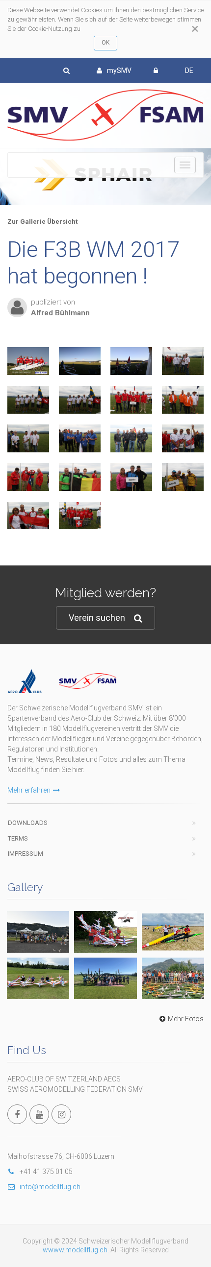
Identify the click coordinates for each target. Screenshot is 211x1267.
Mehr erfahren (29, 790)
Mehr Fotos (186, 1019)
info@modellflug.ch (50, 1187)
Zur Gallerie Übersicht (42, 221)
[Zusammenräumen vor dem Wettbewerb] (80, 361)
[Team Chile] (28, 477)
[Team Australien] (183, 477)
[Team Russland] (131, 400)
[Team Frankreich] (80, 438)
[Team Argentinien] (131, 477)
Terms (18, 838)
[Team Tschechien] (183, 438)
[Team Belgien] (80, 477)
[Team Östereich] (28, 516)
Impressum (25, 853)
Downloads (28, 822)
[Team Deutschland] (131, 438)
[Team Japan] (28, 438)
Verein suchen (97, 617)
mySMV (119, 70)
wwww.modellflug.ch (75, 1250)
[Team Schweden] (28, 400)
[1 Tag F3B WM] (28, 361)
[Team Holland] (183, 400)
